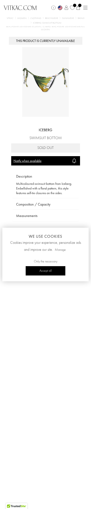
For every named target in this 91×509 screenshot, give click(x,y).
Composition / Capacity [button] (33, 204)
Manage (60, 249)
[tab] (46, 177)
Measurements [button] (27, 215)
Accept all (45, 270)
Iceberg (45, 129)
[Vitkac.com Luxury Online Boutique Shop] (20, 7)
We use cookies (45, 236)
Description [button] (24, 176)
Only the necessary (45, 261)
